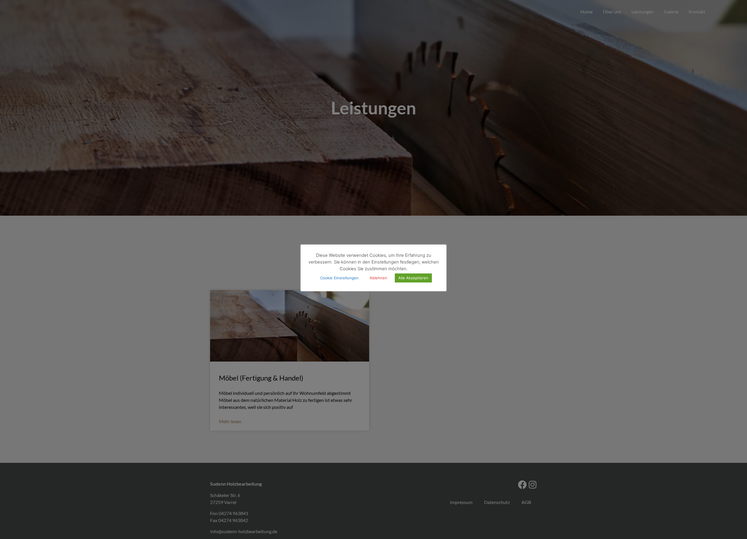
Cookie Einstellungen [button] (339, 278)
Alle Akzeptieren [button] (413, 278)
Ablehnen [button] (378, 278)
